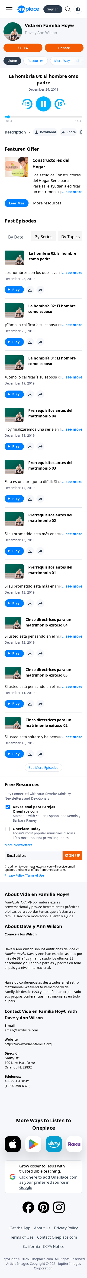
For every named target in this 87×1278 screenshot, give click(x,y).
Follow (23, 47)
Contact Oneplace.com (57, 1237)
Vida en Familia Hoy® (49, 25)
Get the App (20, 1227)
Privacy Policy (66, 1227)
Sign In (52, 9)
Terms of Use (21, 1237)
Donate (64, 48)
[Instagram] (59, 1207)
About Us (42, 1227)
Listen (12, 60)
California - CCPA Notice (43, 1246)
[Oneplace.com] (28, 9)
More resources (47, 203)
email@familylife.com (21, 1030)
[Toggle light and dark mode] (78, 9)
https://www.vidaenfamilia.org (28, 1044)
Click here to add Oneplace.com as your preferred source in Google (48, 1182)
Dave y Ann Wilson (41, 32)
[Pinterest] (43, 1207)
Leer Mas (16, 203)
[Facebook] (28, 1207)
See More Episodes (43, 767)
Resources (36, 60)
